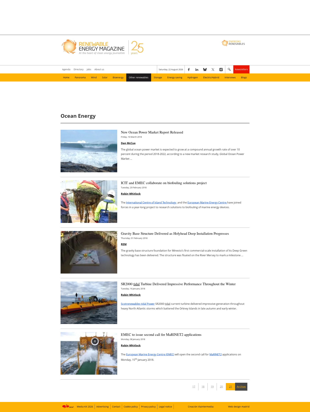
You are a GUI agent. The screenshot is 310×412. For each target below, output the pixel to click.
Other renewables (138, 77)
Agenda (66, 69)
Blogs (244, 77)
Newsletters (241, 69)
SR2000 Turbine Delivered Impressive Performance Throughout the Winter (178, 283)
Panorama (80, 77)
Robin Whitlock (131, 194)
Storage (158, 77)
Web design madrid (238, 406)
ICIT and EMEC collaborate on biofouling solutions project (164, 182)
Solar (105, 77)
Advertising (102, 406)
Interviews (230, 77)
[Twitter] (213, 69)
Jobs (89, 69)
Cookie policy (131, 406)
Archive (241, 386)
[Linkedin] (197, 69)
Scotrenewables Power (138, 304)
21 (230, 386)
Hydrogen (192, 77)
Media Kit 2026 (85, 406)
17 (193, 386)
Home (66, 77)
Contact (116, 406)
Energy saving (174, 77)
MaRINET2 (215, 354)
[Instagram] (221, 69)
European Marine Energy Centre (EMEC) (150, 354)
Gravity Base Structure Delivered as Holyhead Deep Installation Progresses (175, 233)
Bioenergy (118, 77)
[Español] (233, 43)
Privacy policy (148, 406)
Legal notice (165, 406)
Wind (94, 77)
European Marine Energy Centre (207, 202)
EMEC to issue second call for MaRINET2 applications (161, 334)
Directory (78, 69)
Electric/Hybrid (211, 77)
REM (124, 244)
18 (203, 386)
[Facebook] (189, 69)
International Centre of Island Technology (151, 202)
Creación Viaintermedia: (201, 406)
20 (221, 386)
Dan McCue (128, 143)
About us (99, 69)
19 (212, 386)
